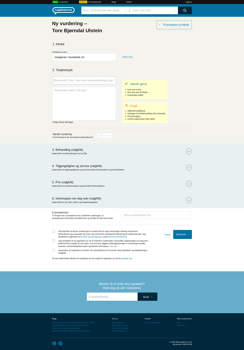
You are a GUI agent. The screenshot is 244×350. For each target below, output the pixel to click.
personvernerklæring (117, 237)
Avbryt (167, 235)
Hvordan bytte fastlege (120, 328)
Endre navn (127, 57)
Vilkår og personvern (184, 319)
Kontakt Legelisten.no (153, 322)
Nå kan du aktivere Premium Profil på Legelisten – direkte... (74, 322)
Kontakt (147, 319)
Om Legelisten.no (118, 322)
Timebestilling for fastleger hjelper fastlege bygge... (71, 325)
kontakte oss (126, 258)
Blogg (114, 2)
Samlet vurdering (62, 134)
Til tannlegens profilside (176, 24)
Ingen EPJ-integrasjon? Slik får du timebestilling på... (71, 331)
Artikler (129, 2)
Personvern (181, 325)
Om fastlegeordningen (120, 325)
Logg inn (189, 2)
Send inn (181, 234)
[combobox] (104, 10)
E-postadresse (60, 212)
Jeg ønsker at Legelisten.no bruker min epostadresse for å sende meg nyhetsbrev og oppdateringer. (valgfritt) (103, 251)
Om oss (115, 319)
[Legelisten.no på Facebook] (54, 343)
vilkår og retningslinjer (92, 237)
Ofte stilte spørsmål (119, 331)
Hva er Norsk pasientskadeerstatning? (66, 328)
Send (146, 297)
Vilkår (179, 322)
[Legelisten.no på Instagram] (60, 343)
